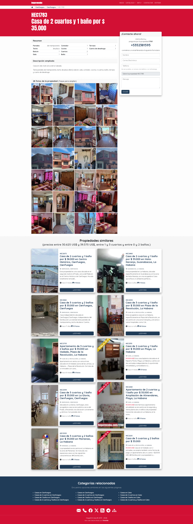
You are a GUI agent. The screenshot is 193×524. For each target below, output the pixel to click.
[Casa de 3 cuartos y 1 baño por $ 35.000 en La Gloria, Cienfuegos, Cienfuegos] (44, 405)
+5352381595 (141, 45)
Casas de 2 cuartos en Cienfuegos (48, 495)
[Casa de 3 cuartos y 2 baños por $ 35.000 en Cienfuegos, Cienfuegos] (44, 315)
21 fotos (76, 416)
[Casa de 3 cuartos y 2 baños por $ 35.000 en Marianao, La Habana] (44, 448)
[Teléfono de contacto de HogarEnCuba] (85, 510)
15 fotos (76, 326)
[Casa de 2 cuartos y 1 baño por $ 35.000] (42, 93)
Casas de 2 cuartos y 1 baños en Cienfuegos (52, 500)
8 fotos (77, 373)
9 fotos (142, 283)
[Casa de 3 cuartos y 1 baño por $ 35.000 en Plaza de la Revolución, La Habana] (110, 315)
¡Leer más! (77, 290)
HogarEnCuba (36, 2)
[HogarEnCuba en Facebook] (91, 510)
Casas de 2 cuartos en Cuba (131, 495)
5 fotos (76, 460)
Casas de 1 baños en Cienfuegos (47, 497)
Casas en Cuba (126, 493)
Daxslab (105, 520)
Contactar (148, 3)
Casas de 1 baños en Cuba (130, 497)
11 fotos (142, 418)
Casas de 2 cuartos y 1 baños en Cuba (134, 500)
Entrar (158, 3)
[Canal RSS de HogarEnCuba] (102, 510)
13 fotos (143, 370)
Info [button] (139, 3)
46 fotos (142, 326)
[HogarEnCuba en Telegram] (108, 510)
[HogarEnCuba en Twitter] (96, 510)
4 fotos (77, 283)
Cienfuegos (39, 7)
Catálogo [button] (130, 3)
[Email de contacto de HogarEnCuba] (79, 510)
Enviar (125, 92)
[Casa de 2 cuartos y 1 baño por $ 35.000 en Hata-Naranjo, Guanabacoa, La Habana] (110, 271)
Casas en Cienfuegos (43, 493)
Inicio (121, 3)
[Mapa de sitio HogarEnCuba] (114, 510)
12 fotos (142, 459)
